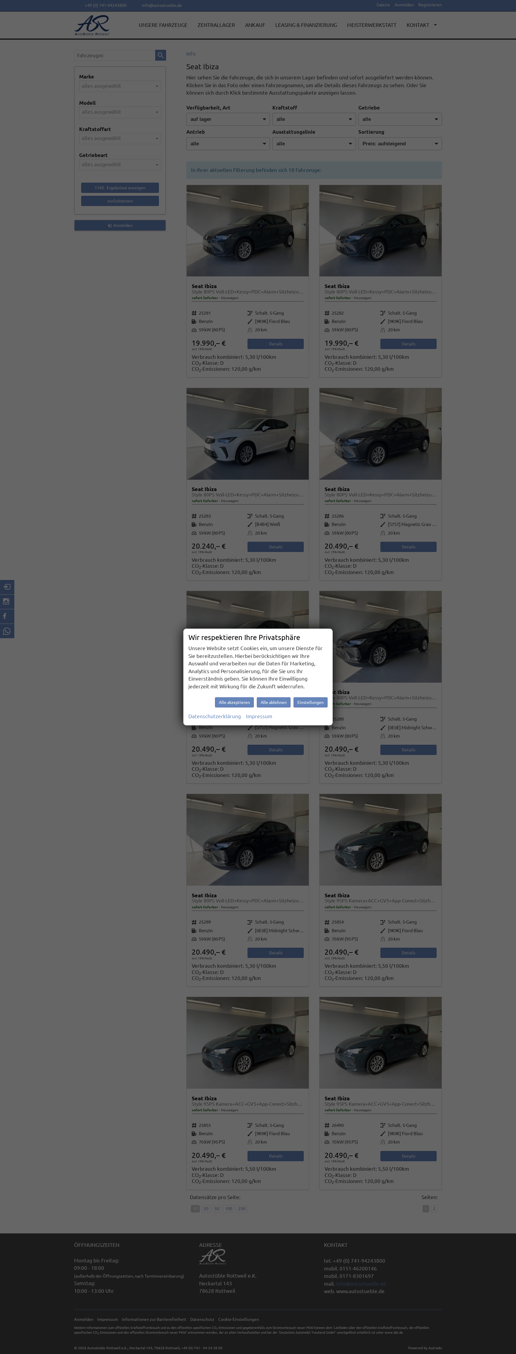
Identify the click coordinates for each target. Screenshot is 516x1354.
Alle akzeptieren (234, 702)
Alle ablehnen (274, 702)
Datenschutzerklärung (214, 716)
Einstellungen (310, 702)
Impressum (259, 716)
